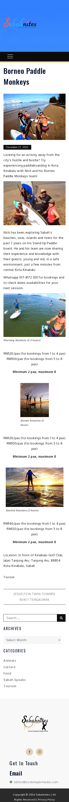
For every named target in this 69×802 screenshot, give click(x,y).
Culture (9, 667)
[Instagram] (39, 752)
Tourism (9, 577)
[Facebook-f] (29, 752)
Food (7, 673)
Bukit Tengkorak (34, 600)
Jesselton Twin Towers (34, 594)
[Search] (61, 618)
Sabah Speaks (14, 680)
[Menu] (9, 56)
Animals (9, 660)
